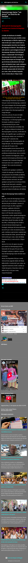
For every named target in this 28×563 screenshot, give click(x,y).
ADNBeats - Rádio (12, 334)
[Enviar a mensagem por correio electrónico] (3, 284)
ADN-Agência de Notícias (11, 2)
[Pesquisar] (26, 2)
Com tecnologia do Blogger (14, 558)
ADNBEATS (4, 334)
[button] (3, 21)
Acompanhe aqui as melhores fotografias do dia (13, 282)
